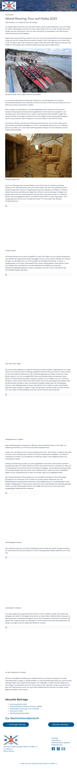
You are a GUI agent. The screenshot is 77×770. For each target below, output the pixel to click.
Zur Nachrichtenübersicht (22, 718)
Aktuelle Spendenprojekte (19, 713)
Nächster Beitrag (61, 724)
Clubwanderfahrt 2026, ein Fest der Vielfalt (26, 706)
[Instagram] (58, 749)
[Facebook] (53, 749)
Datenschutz (57, 745)
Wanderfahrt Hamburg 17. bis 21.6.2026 (24, 709)
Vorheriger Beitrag (15, 724)
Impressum (56, 740)
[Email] (63, 749)
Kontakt (55, 738)
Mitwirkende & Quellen (61, 743)
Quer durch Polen (16, 711)
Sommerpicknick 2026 (18, 704)
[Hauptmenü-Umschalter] (73, 6)
